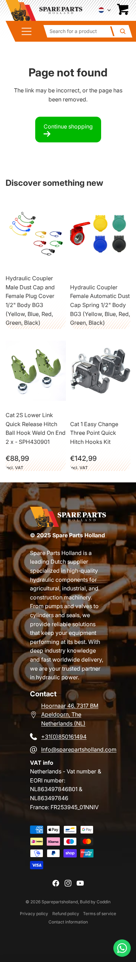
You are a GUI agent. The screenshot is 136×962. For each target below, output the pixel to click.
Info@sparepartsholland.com (78, 749)
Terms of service (99, 913)
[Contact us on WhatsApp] (122, 948)
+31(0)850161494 (63, 736)
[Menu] (29, 31)
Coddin (104, 901)
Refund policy (65, 913)
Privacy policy (34, 913)
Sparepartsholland (59, 901)
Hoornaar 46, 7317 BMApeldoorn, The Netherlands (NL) (69, 714)
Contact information (68, 921)
